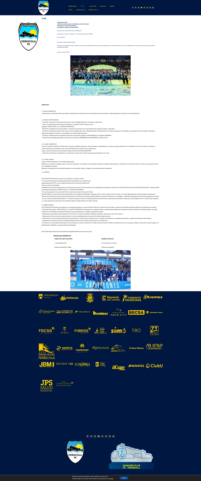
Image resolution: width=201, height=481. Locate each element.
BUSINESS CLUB (80, 9)
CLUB (82, 6)
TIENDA (70, 9)
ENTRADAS (103, 6)
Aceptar (124, 478)
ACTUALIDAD (92, 6)
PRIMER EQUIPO (72, 6)
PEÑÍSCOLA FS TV (93, 9)
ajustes (111, 478)
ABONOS (112, 6)
